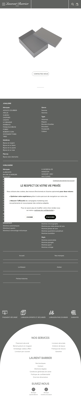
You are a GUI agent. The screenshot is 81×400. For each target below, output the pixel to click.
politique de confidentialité (43, 210)
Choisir (30, 217)
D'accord (50, 217)
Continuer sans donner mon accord (63, 181)
